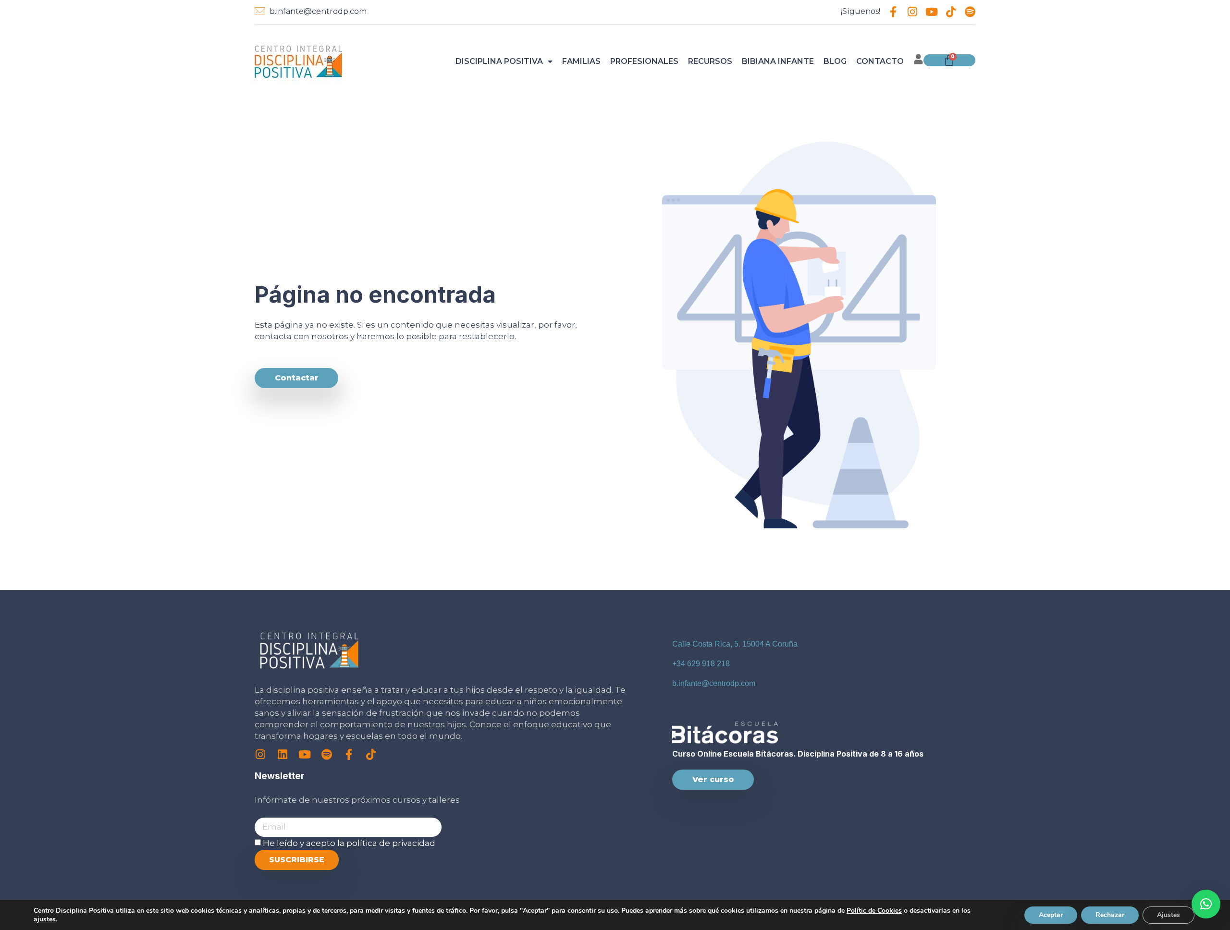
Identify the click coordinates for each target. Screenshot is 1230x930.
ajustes (45, 919)
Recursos (710, 61)
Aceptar (1051, 914)
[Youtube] (931, 11)
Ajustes (1168, 914)
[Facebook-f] (892, 11)
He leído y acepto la (349, 843)
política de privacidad (390, 843)
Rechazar (1109, 914)
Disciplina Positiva (499, 61)
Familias (581, 61)
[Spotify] (969, 11)
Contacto (880, 61)
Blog (835, 61)
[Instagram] (912, 11)
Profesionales (644, 61)
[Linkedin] (282, 754)
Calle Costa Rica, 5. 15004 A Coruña (735, 644)
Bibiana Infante (778, 61)
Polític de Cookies (874, 910)
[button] (1206, 904)
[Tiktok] (950, 11)
